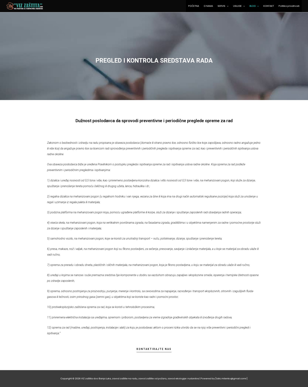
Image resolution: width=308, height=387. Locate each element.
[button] (154, 350)
